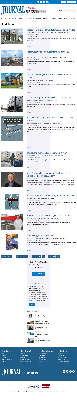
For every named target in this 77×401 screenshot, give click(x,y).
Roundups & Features (22, 18)
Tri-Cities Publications (63, 361)
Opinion (3, 361)
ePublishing (47, 394)
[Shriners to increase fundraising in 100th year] (12, 159)
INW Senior (73, 18)
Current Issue (4, 18)
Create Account (71, 2)
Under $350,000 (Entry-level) (37, 292)
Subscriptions (42, 359)
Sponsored (66, 18)
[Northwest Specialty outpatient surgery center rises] (12, 58)
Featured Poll (34, 283)
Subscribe (15, 2)
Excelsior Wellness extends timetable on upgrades (51, 30)
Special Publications (25, 359)
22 (43, 256)
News (3, 353)
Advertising (42, 357)
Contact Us (61, 355)
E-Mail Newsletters (24, 355)
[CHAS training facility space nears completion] (12, 104)
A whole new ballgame (41, 316)
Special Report (5, 355)
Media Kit (41, 361)
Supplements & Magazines (35, 18)
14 (17, 256)
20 (36, 256)
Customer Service (46, 351)
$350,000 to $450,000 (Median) (38, 294)
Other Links (62, 351)
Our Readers (42, 355)
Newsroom (30, 2)
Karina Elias (36, 125)
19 (33, 256)
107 (50, 256)
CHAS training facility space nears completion (49, 97)
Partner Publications (25, 361)
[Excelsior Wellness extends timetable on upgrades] (12, 36)
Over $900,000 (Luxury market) (38, 300)
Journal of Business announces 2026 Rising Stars (41, 334)
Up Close (4, 357)
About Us (8, 2)
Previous (4, 256)
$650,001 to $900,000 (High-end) (39, 298)
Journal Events (52, 18)
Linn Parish (36, 34)
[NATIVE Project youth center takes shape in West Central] (12, 81)
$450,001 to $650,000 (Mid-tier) (38, 296)
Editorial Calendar (44, 353)
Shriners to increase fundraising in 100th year (48, 153)
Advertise (23, 2)
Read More (29, 46)
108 (54, 256)
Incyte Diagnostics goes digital (41, 235)
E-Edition (45, 18)
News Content (7, 351)
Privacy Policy (61, 359)
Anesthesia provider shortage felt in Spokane (48, 215)
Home (2, 2)
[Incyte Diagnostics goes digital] (12, 242)
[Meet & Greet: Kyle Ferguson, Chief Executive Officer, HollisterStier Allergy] (12, 179)
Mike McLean (37, 59)
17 (27, 256)
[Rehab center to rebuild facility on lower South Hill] (12, 201)
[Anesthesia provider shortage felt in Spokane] (12, 221)
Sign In (63, 2)
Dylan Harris (37, 102)
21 (39, 256)
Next (58, 256)
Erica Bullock (37, 82)
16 (23, 256)
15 (20, 256)
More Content (25, 351)
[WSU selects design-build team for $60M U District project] (12, 128)
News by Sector (12, 18)
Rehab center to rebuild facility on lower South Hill (51, 195)
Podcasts (60, 18)
